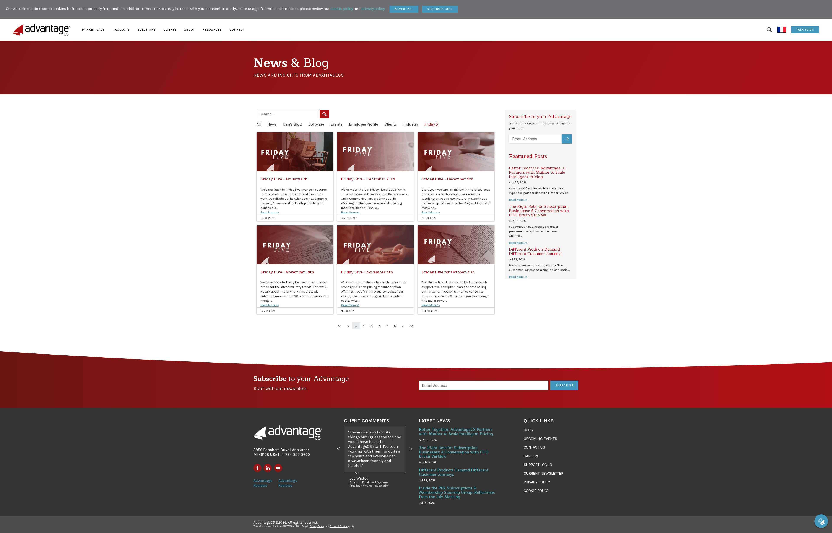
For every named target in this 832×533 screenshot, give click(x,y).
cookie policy (341, 8)
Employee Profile (363, 124)
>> (411, 326)
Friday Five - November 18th (287, 272)
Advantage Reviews (263, 483)
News (272, 124)
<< (339, 326)
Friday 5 (431, 124)
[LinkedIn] (268, 468)
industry (410, 124)
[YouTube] (278, 468)
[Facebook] (258, 468)
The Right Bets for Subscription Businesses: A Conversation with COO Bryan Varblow (539, 210)
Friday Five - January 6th (283, 179)
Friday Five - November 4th (367, 272)
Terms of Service (339, 526)
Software (316, 124)
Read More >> (269, 212)
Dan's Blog (292, 124)
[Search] (769, 29)
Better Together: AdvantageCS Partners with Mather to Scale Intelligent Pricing (537, 172)
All (259, 124)
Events (337, 124)
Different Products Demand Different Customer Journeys (535, 251)
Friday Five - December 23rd (368, 179)
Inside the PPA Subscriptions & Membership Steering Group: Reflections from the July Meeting (457, 492)
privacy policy (373, 8)
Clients (391, 124)
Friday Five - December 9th (447, 179)
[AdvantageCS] (288, 432)
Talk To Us (805, 29)
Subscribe (569, 139)
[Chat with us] (821, 521)
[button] (93, 30)
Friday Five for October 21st (448, 272)
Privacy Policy (317, 526)
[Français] (781, 30)
